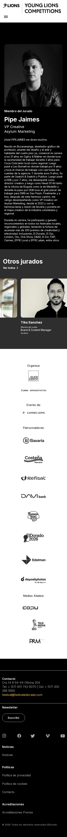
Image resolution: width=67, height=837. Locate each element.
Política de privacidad (16, 775)
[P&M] (33, 640)
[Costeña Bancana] (33, 459)
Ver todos (9, 267)
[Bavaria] (33, 440)
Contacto (8, 792)
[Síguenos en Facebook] (19, 736)
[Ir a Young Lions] (32, 8)
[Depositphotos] (33, 579)
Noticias (7, 755)
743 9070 (29, 686)
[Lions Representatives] (33, 390)
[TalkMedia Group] (33, 624)
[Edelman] (33, 559)
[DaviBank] (33, 495)
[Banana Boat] (33, 515)
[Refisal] (33, 477)
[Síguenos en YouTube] (63, 735)
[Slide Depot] (33, 375)
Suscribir (13, 717)
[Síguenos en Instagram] (4, 735)
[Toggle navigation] (6, 17)
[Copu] (33, 607)
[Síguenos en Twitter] (33, 735)
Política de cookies (14, 784)
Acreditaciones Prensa (17, 812)
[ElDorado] (33, 537)
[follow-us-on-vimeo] (48, 735)
